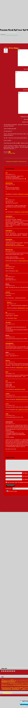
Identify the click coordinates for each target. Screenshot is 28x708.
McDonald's (4, 685)
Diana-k (9, 302)
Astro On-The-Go (18, 680)
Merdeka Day (10, 685)
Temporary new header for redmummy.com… (16, 161)
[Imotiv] (15, 34)
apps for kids (7, 680)
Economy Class (19, 681)
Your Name (25, 473)
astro (12, 680)
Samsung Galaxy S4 (19, 687)
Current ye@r (9, 488)
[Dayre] (17, 34)
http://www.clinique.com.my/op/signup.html (15, 245)
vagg (7, 413)
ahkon (7, 265)
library (15, 318)
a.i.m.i (7, 403)
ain (6, 312)
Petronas (18, 685)
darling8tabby (9, 343)
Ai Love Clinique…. (14, 48)
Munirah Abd (9, 249)
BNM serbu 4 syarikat (23, 194)
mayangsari (9, 216)
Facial (11, 153)
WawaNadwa (9, 183)
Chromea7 (11, 682)
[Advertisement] (14, 14)
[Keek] (14, 34)
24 (9, 151)
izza (7, 380)
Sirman (13, 153)
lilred (7, 372)
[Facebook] (7, 34)
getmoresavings (13, 683)
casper (7, 393)
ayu (7, 172)
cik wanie (8, 322)
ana (7, 275)
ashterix (8, 292)
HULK (17, 270)
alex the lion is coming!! (20, 389)
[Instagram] (12, 34)
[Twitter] (6, 34)
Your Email (25, 476)
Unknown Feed (8, 693)
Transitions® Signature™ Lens (13, 689)
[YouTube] (10, 34)
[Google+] (9, 34)
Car (8, 153)
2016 (2, 680)
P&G (14, 685)
